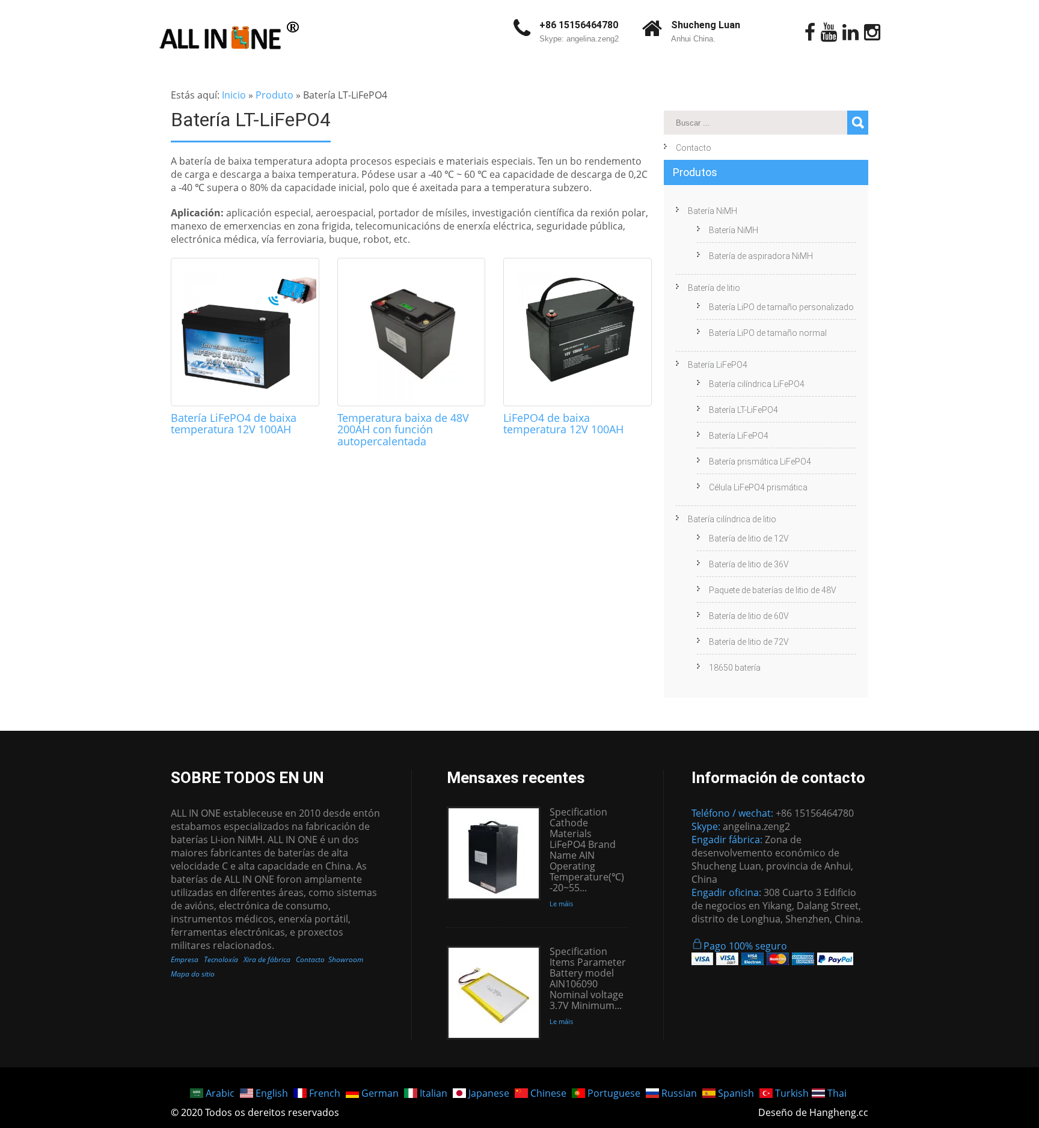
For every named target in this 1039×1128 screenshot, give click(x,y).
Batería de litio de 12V (749, 538)
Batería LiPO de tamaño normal (768, 333)
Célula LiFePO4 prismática (758, 487)
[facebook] (810, 32)
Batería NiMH (712, 211)
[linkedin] (850, 32)
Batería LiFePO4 (717, 365)
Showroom (345, 959)
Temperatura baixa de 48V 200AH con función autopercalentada (403, 429)
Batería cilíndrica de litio (732, 519)
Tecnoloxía (221, 959)
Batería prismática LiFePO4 (760, 461)
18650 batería (735, 667)
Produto (274, 95)
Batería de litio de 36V (749, 564)
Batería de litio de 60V (749, 616)
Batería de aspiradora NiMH (761, 256)
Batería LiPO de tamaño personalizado (781, 307)
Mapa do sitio (193, 974)
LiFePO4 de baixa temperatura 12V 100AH (563, 423)
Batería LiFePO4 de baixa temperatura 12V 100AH (233, 423)
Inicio (234, 95)
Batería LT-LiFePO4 (743, 410)
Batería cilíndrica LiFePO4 (757, 384)
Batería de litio (714, 288)
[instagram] (872, 32)
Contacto (693, 148)
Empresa (184, 959)
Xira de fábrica (267, 959)
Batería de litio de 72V (749, 642)
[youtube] (829, 32)
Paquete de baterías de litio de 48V (772, 590)
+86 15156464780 (578, 25)
